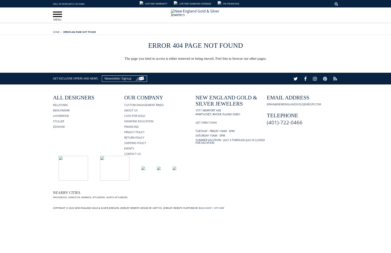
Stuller (58, 121)
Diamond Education (138, 121)
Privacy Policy (134, 132)
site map (219, 208)
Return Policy (134, 138)
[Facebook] (305, 79)
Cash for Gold (134, 116)
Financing (131, 127)
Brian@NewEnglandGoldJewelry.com (294, 104)
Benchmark (61, 110)
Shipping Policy (135, 143)
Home (57, 32)
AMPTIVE (157, 208)
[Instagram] (315, 79)
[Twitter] (295, 79)
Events (129, 148)
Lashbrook (61, 116)
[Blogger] (335, 79)
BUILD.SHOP (205, 208)
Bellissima (60, 105)
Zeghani (59, 127)
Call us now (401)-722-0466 (69, 4)
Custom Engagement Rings (144, 105)
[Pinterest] (325, 79)
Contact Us (132, 154)
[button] (154, 3)
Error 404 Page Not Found (79, 32)
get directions (206, 123)
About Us (131, 110)
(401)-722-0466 (285, 122)
